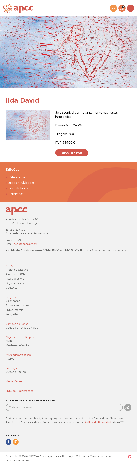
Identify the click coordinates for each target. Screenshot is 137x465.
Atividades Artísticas (18, 355)
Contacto (11, 287)
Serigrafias (16, 194)
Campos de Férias (17, 323)
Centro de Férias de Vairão (22, 327)
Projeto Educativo (17, 269)
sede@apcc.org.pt (25, 244)
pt (113, 8)
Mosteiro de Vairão (17, 345)
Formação (12, 368)
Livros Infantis (18, 188)
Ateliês (10, 358)
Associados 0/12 (15, 274)
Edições (11, 297)
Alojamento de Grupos (20, 337)
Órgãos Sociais (15, 283)
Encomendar (71, 152)
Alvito (9, 341)
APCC (9, 266)
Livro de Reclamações (19, 391)
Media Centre (14, 381)
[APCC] (18, 8)
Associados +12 (15, 278)
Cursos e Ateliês (16, 372)
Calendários (17, 177)
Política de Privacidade (98, 422)
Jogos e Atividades (21, 183)
